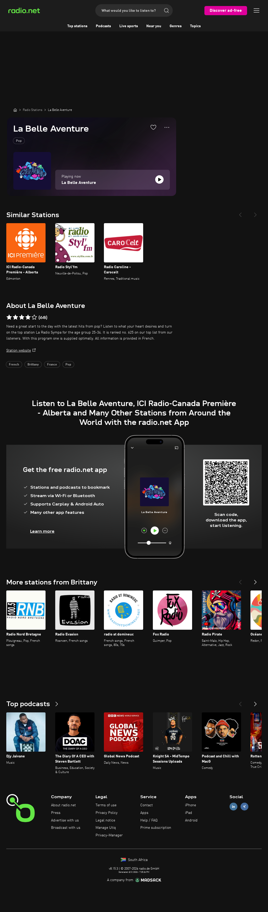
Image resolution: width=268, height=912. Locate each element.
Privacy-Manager (109, 835)
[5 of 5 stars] (34, 317)
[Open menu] (256, 10)
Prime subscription (155, 828)
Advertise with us (65, 820)
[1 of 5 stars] (9, 317)
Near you (153, 26)
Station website (18, 350)
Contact (146, 805)
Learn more (42, 531)
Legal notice (105, 820)
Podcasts (103, 26)
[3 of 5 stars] (22, 317)
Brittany (33, 364)
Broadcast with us (65, 828)
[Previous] (240, 212)
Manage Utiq (106, 828)
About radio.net (63, 805)
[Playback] (159, 179)
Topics (195, 26)
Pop (19, 141)
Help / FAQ (149, 820)
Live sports (128, 26)
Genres (176, 26)
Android (191, 820)
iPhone (190, 805)
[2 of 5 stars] (15, 317)
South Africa (137, 860)
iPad (188, 813)
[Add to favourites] (153, 127)
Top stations (77, 26)
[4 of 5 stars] (28, 317)
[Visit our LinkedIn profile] (233, 806)
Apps (144, 813)
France (52, 364)
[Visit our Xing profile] (244, 806)
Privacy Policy (107, 813)
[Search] (166, 10)
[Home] (15, 110)
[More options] (167, 127)
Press (55, 813)
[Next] (255, 212)
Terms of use (106, 805)
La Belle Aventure (79, 183)
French (14, 364)
